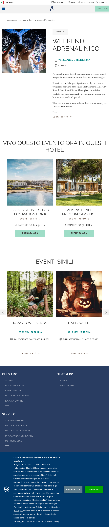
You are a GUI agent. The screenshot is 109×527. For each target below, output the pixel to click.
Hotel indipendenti (17, 395)
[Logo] (52, 8)
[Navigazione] (2, 9)
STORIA (9, 380)
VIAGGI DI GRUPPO (15, 420)
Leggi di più (29, 353)
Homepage (10, 20)
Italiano (9, 2)
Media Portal (68, 385)
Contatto (103, 2)
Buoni (73, 2)
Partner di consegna (18, 430)
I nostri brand (14, 390)
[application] (54, 489)
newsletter (59, 2)
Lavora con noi (14, 401)
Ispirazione (22, 20)
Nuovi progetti (14, 385)
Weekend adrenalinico (46, 20)
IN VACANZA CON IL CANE (19, 436)
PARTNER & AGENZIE (16, 425)
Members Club (13, 441)
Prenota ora (30, 233)
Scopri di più (29, 219)
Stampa (64, 380)
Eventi (31, 20)
